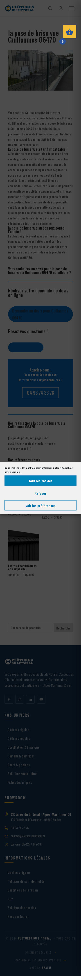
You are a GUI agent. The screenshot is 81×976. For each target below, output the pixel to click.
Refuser (40, 492)
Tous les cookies (40, 480)
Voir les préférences (40, 505)
